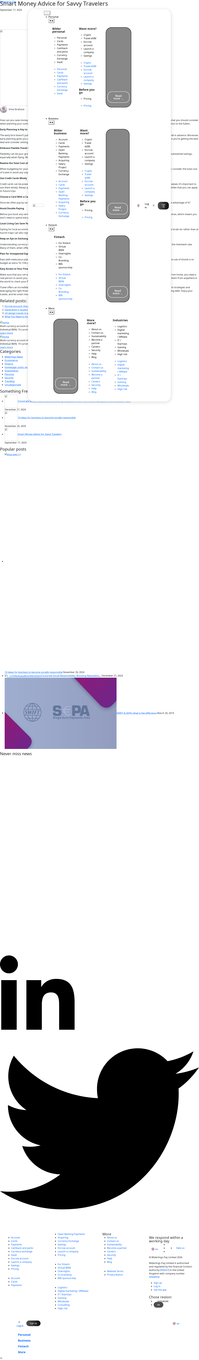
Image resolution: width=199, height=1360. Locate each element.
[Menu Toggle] (47, 13)
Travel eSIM (90, 38)
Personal (62, 37)
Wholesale (123, 350)
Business (15, 1274)
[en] (138, 206)
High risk (122, 354)
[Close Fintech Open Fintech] (51, 229)
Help (94, 353)
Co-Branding (64, 258)
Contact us (97, 332)
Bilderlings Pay (8, 1)
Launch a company (89, 50)
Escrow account (88, 43)
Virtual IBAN (62, 248)
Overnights (65, 253)
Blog (93, 357)
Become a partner (96, 341)
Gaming (121, 347)
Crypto (87, 34)
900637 (165, 1270)
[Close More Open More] (51, 312)
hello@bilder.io (161, 1234)
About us (96, 329)
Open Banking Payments (64, 153)
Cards (60, 41)
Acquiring (64, 160)
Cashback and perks (62, 50)
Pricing (87, 98)
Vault (60, 62)
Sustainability (98, 336)
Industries (63, 1283)
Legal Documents (119, 1267)
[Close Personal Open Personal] (51, 21)
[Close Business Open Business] (51, 122)
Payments (62, 44)
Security (95, 350)
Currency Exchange (62, 57)
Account (63, 139)
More (21, 1352)
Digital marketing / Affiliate (123, 333)
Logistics (122, 326)
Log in (20, 1325)
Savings (88, 55)
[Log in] (153, 205)
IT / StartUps (122, 342)
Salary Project (62, 165)
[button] (61, 65)
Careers (95, 346)
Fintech (61, 1260)
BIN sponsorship (65, 265)
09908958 (154, 1277)
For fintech (65, 243)
